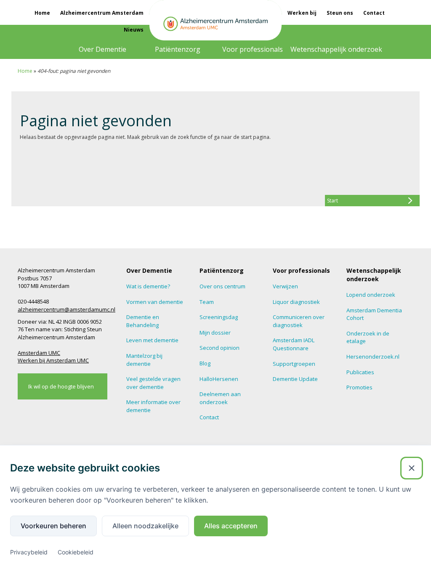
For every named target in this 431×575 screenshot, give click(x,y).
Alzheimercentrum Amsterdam (102, 12)
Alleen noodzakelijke (145, 526)
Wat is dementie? (148, 286)
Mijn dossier (215, 332)
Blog (205, 363)
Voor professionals (252, 49)
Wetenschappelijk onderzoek (336, 49)
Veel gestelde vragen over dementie (153, 383)
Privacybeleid (29, 552)
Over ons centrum (222, 286)
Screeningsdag (219, 317)
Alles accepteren (231, 526)
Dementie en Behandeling (142, 321)
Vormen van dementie (154, 302)
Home (42, 12)
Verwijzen (285, 286)
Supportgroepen (294, 363)
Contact (374, 12)
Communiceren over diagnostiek (299, 321)
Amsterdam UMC (39, 353)
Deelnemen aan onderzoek (220, 398)
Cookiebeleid (75, 552)
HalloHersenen (219, 379)
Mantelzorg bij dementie (144, 359)
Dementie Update (295, 379)
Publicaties (360, 372)
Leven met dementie (152, 340)
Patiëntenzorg (177, 49)
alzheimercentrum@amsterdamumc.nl (66, 309)
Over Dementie (102, 49)
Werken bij (302, 12)
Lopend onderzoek (370, 294)
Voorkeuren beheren (53, 526)
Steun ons (340, 12)
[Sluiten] (411, 468)
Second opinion (219, 347)
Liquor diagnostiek (296, 302)
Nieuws (134, 29)
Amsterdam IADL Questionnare (293, 344)
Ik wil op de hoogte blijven (61, 386)
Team (207, 302)
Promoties (359, 387)
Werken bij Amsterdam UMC (53, 360)
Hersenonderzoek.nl (372, 356)
